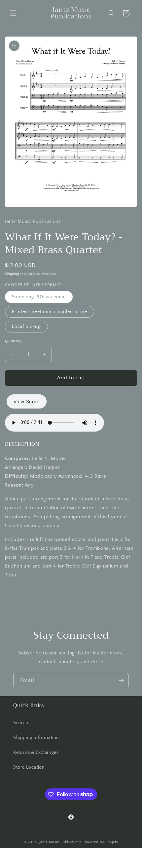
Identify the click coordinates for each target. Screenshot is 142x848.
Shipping (12, 274)
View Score (27, 401)
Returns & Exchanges (35, 752)
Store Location (29, 767)
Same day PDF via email (39, 297)
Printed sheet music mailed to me (49, 311)
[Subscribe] (121, 680)
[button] (13, 13)
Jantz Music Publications (60, 842)
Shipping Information (36, 737)
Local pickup (26, 326)
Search (20, 723)
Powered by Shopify (101, 842)
